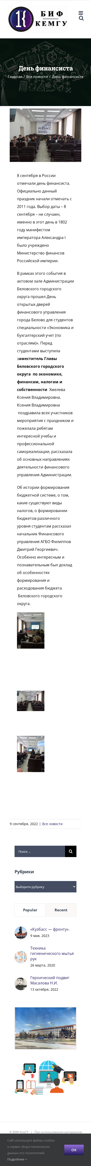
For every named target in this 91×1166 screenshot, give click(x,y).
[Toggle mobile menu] (81, 12)
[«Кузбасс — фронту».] (21, 930)
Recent (61, 909)
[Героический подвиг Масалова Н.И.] (21, 981)
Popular (30, 909)
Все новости (52, 823)
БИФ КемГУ (20, 1132)
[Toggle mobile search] (81, 18)
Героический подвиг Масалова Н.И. (49, 980)
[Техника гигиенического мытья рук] (21, 954)
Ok (74, 1150)
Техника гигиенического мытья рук (52, 953)
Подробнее (16, 1159)
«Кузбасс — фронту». (50, 929)
